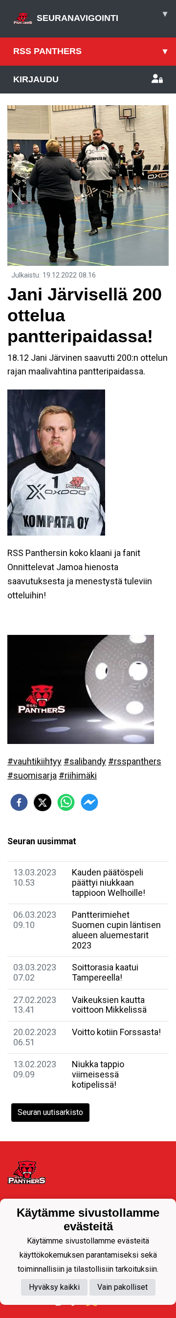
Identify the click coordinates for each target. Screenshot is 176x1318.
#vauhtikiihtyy (34, 761)
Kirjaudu (36, 79)
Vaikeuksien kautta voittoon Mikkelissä (109, 1005)
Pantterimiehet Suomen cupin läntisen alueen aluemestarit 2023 (116, 930)
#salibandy (85, 761)
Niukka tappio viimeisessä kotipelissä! (98, 1074)
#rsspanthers (134, 761)
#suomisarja (32, 775)
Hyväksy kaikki (54, 1287)
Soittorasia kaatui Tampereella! (105, 972)
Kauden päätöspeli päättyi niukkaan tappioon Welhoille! (108, 882)
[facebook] (19, 802)
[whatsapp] (66, 802)
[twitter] (42, 802)
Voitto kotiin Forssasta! (116, 1032)
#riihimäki (78, 775)
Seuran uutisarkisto (50, 1112)
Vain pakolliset (122, 1287)
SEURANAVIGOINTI (102, 16)
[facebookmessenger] (89, 802)
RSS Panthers (90, 51)
